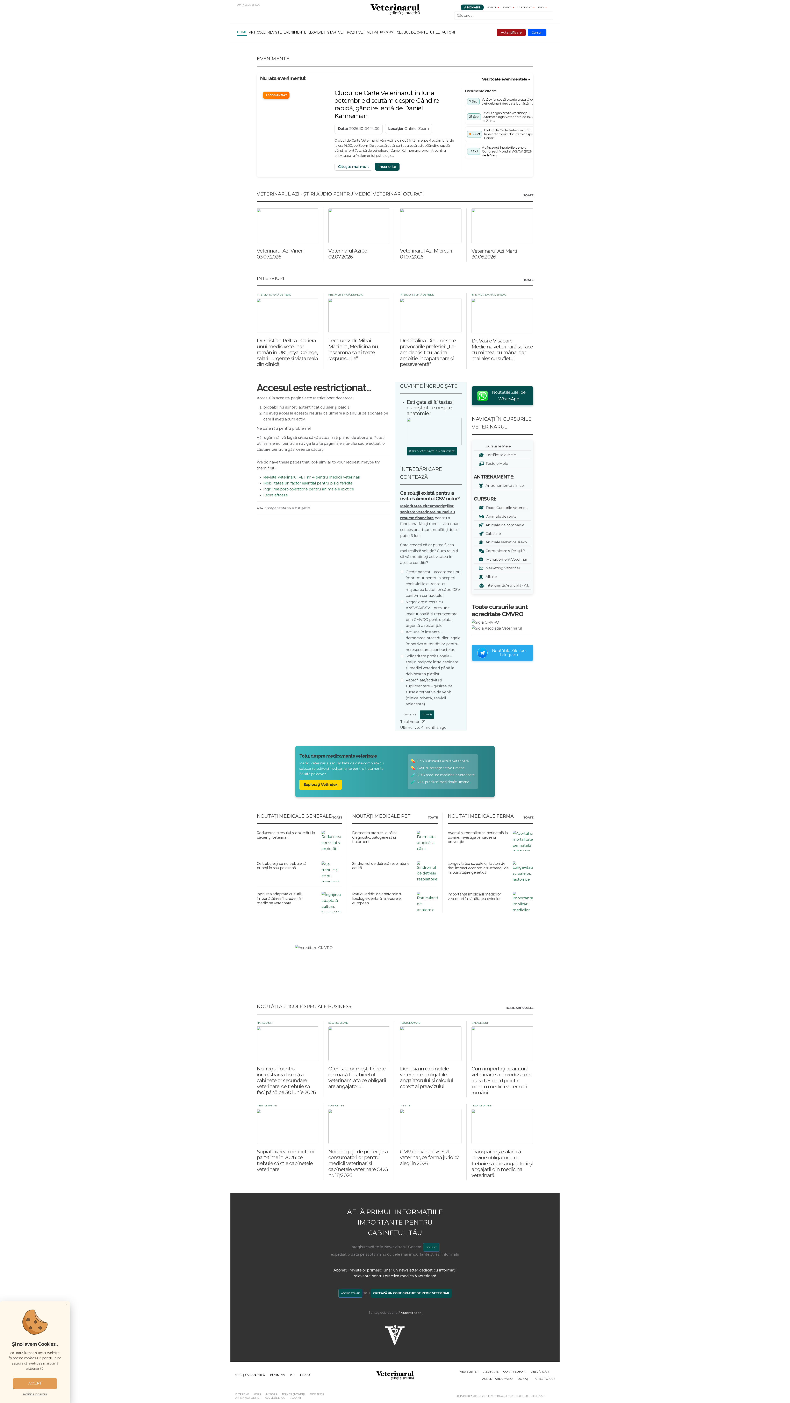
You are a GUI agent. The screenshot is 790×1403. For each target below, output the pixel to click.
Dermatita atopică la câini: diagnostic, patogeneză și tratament (374, 837)
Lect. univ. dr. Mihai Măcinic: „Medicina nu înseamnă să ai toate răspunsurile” (353, 349)
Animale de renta (500, 516)
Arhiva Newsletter (247, 1397)
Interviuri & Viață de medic (274, 294)
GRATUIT (431, 1247)
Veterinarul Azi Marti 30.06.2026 (494, 254)
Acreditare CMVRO (497, 1378)
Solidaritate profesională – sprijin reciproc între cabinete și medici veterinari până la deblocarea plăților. (432, 665)
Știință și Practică (250, 1375)
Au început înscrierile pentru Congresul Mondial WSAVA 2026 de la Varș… (507, 151)
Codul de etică (275, 1397)
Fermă (305, 1375)
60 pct (491, 7)
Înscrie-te (387, 166)
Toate (528, 195)
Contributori (514, 1371)
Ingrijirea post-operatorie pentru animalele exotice (308, 489)
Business (277, 1375)
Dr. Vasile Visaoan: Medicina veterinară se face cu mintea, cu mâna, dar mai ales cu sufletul (502, 349)
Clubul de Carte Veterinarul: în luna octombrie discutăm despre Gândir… (509, 134)
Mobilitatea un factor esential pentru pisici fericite (308, 483)
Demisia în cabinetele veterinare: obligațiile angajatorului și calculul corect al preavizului (426, 1077)
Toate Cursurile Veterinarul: (507, 507)
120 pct (506, 7)
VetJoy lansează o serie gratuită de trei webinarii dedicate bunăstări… (508, 101)
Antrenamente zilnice (504, 485)
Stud (540, 7)
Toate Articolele (519, 1008)
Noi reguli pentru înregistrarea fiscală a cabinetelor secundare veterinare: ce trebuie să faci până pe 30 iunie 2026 (286, 1080)
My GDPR (271, 1394)
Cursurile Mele (497, 446)
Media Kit (295, 1397)
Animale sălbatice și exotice (507, 542)
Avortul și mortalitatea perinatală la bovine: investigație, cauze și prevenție (478, 837)
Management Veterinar (505, 559)
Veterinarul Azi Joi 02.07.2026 (348, 254)
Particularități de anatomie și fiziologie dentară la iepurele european (377, 898)
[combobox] (503, 16)
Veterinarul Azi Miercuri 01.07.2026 (426, 254)
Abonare (472, 7)
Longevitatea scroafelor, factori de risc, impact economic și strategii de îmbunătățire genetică (478, 868)
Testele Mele (496, 463)
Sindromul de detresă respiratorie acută (380, 865)
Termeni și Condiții (293, 1394)
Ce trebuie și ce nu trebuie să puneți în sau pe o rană (281, 865)
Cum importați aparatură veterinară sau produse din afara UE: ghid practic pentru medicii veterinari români (502, 1080)
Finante (405, 1105)
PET (292, 1375)
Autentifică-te (411, 1312)
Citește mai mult (353, 166)
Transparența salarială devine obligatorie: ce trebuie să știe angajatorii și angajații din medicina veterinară (502, 1163)
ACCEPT (35, 1383)
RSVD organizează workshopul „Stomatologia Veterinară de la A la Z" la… (508, 117)
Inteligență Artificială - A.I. (506, 585)
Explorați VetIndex (320, 784)
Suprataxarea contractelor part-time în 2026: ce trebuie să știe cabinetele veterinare (286, 1160)
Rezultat (409, 714)
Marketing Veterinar (502, 568)
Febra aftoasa (275, 495)
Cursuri (537, 32)
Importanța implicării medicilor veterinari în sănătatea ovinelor (474, 896)
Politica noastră (35, 1394)
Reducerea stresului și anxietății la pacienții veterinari (286, 835)
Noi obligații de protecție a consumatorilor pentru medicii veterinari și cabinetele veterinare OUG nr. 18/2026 (358, 1163)
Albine (490, 576)
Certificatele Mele (500, 455)
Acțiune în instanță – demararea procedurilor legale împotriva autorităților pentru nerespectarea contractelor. (433, 641)
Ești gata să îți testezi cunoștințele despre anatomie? (430, 407)
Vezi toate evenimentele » (506, 79)
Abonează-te (350, 1293)
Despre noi (242, 1394)
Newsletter (469, 1371)
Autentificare (511, 32)
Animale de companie (504, 525)
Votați (427, 714)
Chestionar (545, 1378)
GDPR (257, 1394)
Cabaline (492, 533)
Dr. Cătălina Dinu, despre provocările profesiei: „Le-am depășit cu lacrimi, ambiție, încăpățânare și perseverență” (428, 352)
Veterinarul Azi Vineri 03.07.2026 (280, 254)
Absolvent (524, 7)
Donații (523, 1378)
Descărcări (540, 1371)
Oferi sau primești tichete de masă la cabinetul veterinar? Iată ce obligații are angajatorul (357, 1077)
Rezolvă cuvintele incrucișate (433, 451)
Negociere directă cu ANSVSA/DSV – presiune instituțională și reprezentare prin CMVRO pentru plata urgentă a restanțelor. (432, 614)
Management (265, 1022)
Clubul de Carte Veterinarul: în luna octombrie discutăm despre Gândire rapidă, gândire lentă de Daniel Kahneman (387, 104)
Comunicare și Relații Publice (507, 550)
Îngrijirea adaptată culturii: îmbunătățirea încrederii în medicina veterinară (280, 898)
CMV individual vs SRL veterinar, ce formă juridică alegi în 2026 (430, 1158)
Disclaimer (317, 1394)
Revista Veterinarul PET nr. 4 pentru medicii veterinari (311, 477)
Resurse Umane (338, 1022)
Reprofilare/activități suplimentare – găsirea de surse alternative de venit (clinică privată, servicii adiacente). (429, 692)
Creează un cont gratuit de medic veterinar (411, 1293)
